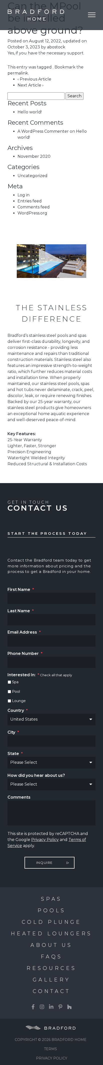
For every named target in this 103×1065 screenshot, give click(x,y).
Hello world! (30, 112)
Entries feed (30, 201)
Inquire (44, 863)
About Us (51, 945)
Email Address (24, 632)
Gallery (51, 980)
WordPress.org (32, 213)
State (15, 753)
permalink (18, 73)
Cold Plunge (52, 922)
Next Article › (31, 85)
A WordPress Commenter (43, 131)
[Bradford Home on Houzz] (69, 1007)
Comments (19, 797)
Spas (51, 899)
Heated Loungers (51, 934)
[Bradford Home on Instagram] (42, 1007)
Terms (50, 1049)
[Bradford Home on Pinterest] (60, 1007)
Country (18, 710)
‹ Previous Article (34, 79)
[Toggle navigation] (92, 15)
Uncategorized (33, 175)
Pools (52, 910)
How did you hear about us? (36, 775)
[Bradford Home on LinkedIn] (51, 1007)
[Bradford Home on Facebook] (33, 1007)
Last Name (21, 610)
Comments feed (34, 207)
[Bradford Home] (33, 15)
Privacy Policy (45, 839)
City (13, 732)
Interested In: (23, 674)
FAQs (51, 957)
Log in (24, 195)
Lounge (19, 701)
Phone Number (25, 653)
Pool (16, 691)
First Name (21, 589)
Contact (51, 991)
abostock (56, 47)
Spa (15, 682)
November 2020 (34, 156)
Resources (51, 968)
